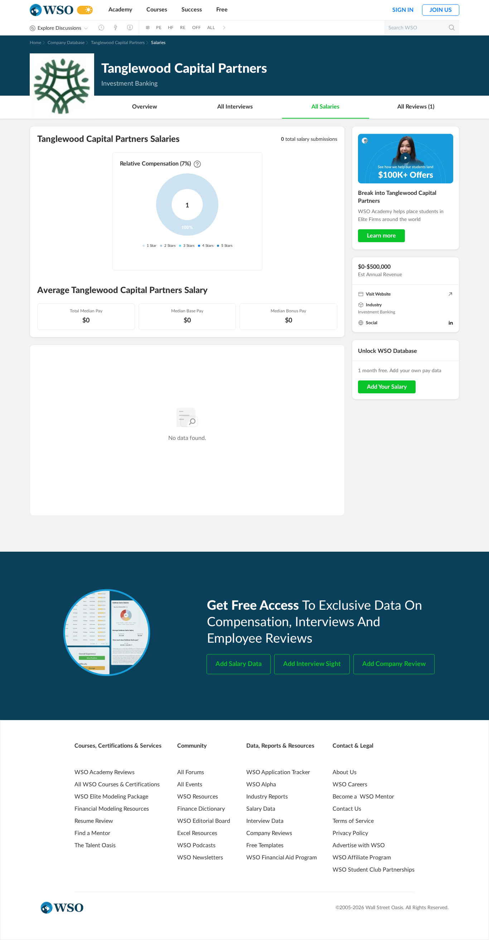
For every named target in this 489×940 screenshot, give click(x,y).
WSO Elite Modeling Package (111, 797)
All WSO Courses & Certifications (117, 784)
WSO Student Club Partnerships (374, 870)
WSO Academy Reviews (104, 772)
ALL (211, 27)
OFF (196, 27)
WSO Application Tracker (278, 772)
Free (222, 10)
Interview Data (265, 821)
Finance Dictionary (201, 809)
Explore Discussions (59, 28)
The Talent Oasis (95, 845)
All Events (189, 784)
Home (35, 42)
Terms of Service (353, 821)
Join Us (441, 10)
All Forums (190, 772)
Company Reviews (269, 833)
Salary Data (260, 809)
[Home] (51, 10)
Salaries (158, 42)
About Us (345, 772)
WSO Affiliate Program (362, 857)
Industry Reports (267, 797)
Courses (156, 10)
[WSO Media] (130, 27)
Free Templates (265, 845)
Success (191, 10)
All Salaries (325, 107)
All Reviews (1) (415, 107)
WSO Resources (197, 797)
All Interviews (235, 107)
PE (158, 27)
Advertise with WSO (359, 845)
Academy (120, 10)
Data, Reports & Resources (280, 746)
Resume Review (93, 821)
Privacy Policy (350, 833)
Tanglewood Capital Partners (118, 42)
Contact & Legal (353, 746)
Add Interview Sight (312, 664)
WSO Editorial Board (203, 821)
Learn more (381, 236)
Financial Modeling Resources (111, 809)
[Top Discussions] (115, 27)
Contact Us (347, 809)
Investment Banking (376, 312)
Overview (144, 107)
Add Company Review (394, 664)
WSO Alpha (261, 784)
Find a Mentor (92, 833)
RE (182, 27)
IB (148, 27)
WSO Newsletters (200, 857)
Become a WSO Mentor (363, 797)
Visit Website (378, 294)
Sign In (402, 10)
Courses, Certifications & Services (117, 746)
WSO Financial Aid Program (281, 857)
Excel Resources (197, 833)
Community (192, 746)
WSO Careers (350, 784)
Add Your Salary (387, 387)
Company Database (66, 42)
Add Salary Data (239, 664)
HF (171, 27)
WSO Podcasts (196, 845)
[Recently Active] (101, 27)
